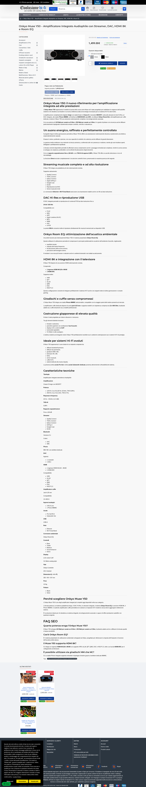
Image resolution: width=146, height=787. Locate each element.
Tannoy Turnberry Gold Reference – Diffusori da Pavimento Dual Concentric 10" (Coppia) (28, 689)
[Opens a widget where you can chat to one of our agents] (6, 784)
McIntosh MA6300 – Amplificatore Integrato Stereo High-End (46, 689)
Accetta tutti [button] (34, 781)
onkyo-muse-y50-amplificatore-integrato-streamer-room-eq (62, 658)
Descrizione (48, 98)
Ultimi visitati (25, 666)
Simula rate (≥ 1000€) (67, 92)
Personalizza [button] (22, 781)
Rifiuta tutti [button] (10, 781)
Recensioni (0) (60, 98)
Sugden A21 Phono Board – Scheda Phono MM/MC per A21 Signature (28, 722)
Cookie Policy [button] (17, 777)
